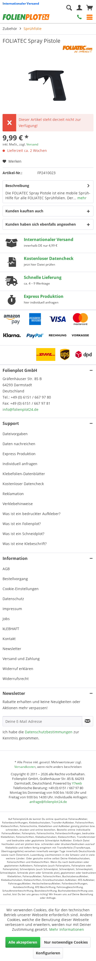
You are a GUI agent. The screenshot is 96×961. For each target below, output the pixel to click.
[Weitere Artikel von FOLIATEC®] (77, 48)
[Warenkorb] (89, 8)
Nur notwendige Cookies (66, 942)
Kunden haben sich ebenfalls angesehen (40, 224)
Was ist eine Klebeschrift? (25, 543)
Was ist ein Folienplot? (22, 523)
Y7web (77, 783)
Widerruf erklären (18, 668)
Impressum (12, 608)
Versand (32, 144)
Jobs (6, 618)
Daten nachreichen (19, 443)
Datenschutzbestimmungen (48, 731)
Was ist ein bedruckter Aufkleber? (31, 513)
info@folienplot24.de (20, 409)
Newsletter (12, 648)
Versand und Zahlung (21, 658)
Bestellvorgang (15, 578)
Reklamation (13, 493)
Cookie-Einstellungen (21, 588)
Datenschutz (13, 598)
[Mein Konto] (79, 8)
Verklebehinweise (18, 503)
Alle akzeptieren (22, 942)
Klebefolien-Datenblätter (24, 473)
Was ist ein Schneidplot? (23, 533)
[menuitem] (89, 17)
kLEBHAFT (11, 628)
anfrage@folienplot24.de (48, 801)
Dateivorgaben (15, 433)
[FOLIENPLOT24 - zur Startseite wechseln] (28, 17)
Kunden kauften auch (24, 210)
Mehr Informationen (66, 929)
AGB (6, 568)
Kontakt (9, 638)
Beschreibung (17, 185)
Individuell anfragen (20, 463)
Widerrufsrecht (16, 678)
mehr (81, 197)
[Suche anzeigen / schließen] (69, 8)
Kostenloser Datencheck (23, 483)
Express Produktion (19, 453)
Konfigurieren (48, 952)
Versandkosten (25, 767)
